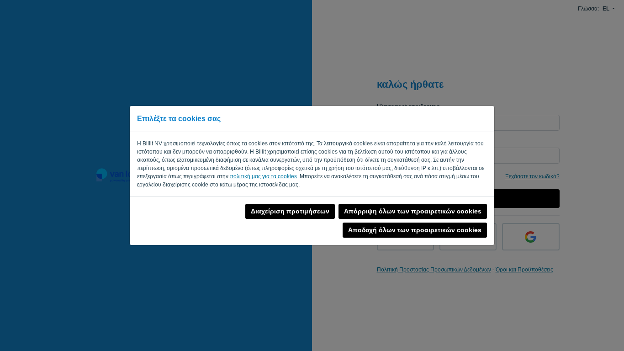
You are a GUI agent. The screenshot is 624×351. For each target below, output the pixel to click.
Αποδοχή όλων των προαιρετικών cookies (414, 230)
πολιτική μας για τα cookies (263, 176)
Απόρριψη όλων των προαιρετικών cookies (412, 211)
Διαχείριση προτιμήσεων (290, 211)
